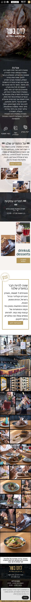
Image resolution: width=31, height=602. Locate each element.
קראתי (25, 597)
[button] (29, 2)
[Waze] (2, 2)
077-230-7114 (15, 577)
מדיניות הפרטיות (20, 594)
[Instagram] (4, 2)
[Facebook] (7, 2)
